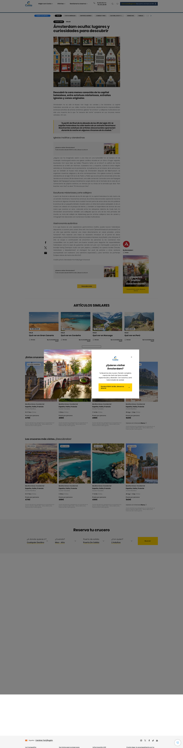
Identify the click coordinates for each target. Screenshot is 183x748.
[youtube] (157, 741)
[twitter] (145, 741)
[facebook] (149, 741)
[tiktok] (153, 741)
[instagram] (141, 741)
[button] (178, 743)
